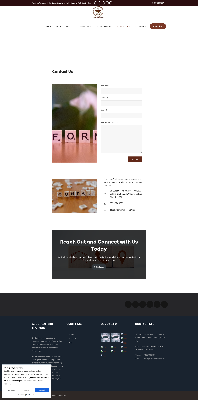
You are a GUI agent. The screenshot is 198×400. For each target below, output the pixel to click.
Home (48, 26)
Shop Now (158, 26)
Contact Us (123, 26)
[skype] (164, 304)
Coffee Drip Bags (104, 26)
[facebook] (95, 2)
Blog (70, 342)
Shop (58, 26)
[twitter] (99, 2)
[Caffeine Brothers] (98, 19)
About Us (70, 26)
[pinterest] (110, 2)
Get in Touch (99, 267)
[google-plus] (103, 2)
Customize (11, 390)
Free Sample (140, 26)
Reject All (27, 390)
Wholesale (85, 26)
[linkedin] (107, 2)
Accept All (42, 390)
